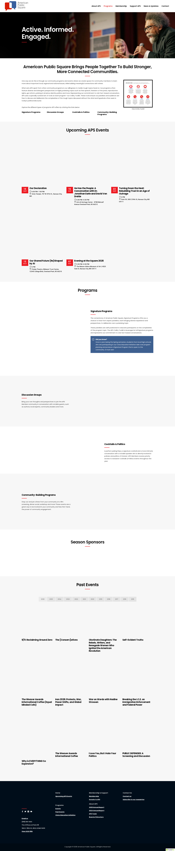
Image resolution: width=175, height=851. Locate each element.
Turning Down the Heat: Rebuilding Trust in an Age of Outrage (134, 191)
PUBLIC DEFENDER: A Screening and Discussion (136, 755)
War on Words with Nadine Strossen (103, 701)
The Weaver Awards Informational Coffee (66, 755)
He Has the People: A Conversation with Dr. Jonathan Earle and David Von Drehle (90, 192)
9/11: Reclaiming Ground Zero (37, 639)
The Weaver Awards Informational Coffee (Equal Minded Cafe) (37, 702)
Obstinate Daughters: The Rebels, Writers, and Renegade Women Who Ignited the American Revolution (103, 645)
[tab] (43, 599)
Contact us (127, 796)
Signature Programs (31, 112)
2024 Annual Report (96, 811)
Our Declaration (38, 188)
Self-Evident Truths (132, 639)
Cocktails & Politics (81, 112)
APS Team (93, 814)
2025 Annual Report (96, 807)
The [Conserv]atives (66, 639)
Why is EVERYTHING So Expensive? (34, 762)
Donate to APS (94, 800)
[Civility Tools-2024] (138, 94)
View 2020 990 (27, 831)
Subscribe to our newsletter (134, 800)
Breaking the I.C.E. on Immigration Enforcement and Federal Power (136, 702)
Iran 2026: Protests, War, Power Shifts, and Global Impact (68, 702)
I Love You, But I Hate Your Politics (102, 755)
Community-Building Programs (107, 113)
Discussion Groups (55, 112)
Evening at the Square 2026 (89, 260)
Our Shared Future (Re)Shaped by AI (46, 262)
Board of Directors (96, 817)
